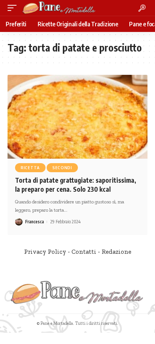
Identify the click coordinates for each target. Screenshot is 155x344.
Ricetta (30, 167)
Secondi (62, 167)
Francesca (34, 221)
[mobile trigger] (14, 8)
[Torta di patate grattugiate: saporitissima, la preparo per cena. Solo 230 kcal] (77, 117)
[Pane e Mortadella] (59, 8)
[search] (142, 8)
